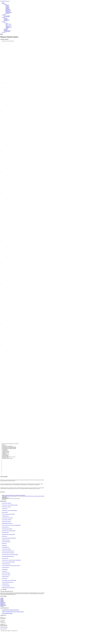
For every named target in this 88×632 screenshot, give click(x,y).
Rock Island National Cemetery (6, 563)
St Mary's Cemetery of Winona (6, 574)
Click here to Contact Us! (4, 627)
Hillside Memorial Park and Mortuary (7, 523)
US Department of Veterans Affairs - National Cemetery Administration (14, 495)
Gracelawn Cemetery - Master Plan (6, 519)
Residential (2, 603)
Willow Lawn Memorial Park (6, 585)
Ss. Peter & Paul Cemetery (5, 567)
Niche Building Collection (5, 547)
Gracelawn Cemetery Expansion (6, 521)
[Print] (1, 34)
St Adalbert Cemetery (5, 569)
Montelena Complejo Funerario (6, 541)
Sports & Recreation (3, 605)
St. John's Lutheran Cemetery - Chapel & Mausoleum (9, 580)
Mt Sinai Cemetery (4, 545)
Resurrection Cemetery (5, 558)
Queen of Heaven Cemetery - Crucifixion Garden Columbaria (10, 554)
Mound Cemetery (4, 543)
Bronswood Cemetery (5, 512)
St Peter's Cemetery (4, 578)
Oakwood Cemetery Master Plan (7, 613)
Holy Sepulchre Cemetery (5, 532)
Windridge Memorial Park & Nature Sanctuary (8, 587)
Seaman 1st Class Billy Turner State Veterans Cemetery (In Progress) (11, 565)
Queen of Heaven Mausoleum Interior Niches (8, 556)
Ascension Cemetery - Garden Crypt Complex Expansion (9, 510)
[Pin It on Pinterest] (1, 589)
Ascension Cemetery (4, 508)
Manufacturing (2, 602)
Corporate (1, 598)
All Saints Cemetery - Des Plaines (6, 506)
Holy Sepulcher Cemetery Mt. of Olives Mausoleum (8, 530)
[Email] (1, 33)
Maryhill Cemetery (4, 536)
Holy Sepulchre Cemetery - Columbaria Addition (8, 534)
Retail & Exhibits (2, 604)
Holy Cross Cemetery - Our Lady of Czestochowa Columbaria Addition (11, 525)
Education (1, 599)
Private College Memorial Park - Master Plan (8, 552)
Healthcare (1, 601)
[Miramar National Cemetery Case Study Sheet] (4, 499)
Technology (2, 606)
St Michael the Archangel (5, 576)
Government (2, 600)
